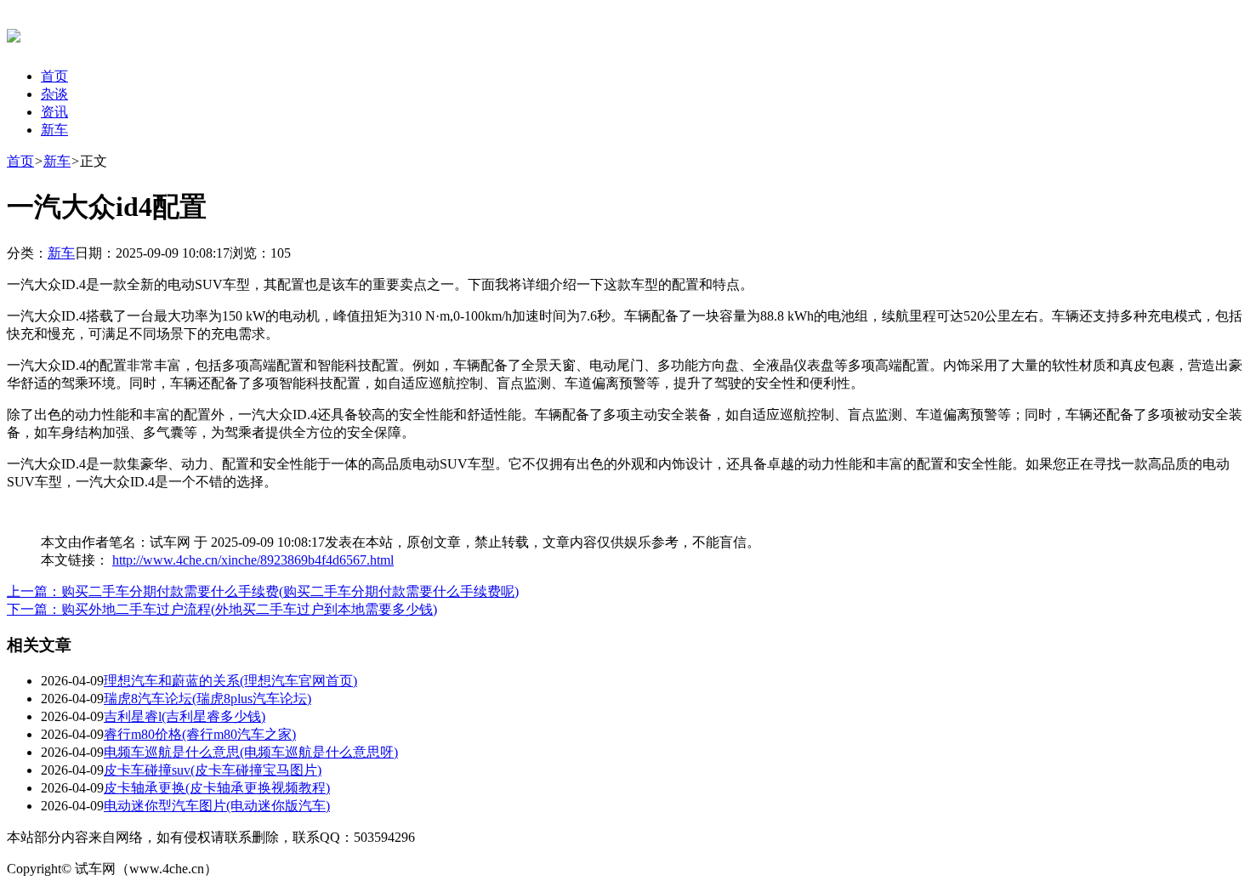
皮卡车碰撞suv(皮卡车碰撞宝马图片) (212, 770)
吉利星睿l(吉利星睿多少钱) (184, 716)
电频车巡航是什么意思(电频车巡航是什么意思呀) (251, 752)
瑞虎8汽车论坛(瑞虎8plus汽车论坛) (207, 698)
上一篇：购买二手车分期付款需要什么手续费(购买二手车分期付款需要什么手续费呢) (263, 591)
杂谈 (54, 94)
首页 (54, 76)
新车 (54, 129)
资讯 (54, 112)
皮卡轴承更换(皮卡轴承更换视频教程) (217, 788)
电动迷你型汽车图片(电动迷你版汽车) (217, 805)
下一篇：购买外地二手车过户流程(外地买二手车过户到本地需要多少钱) (222, 609)
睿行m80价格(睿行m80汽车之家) (200, 734)
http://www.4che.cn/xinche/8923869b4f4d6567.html (253, 560)
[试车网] (13, 33)
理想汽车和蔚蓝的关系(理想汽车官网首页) (230, 680)
